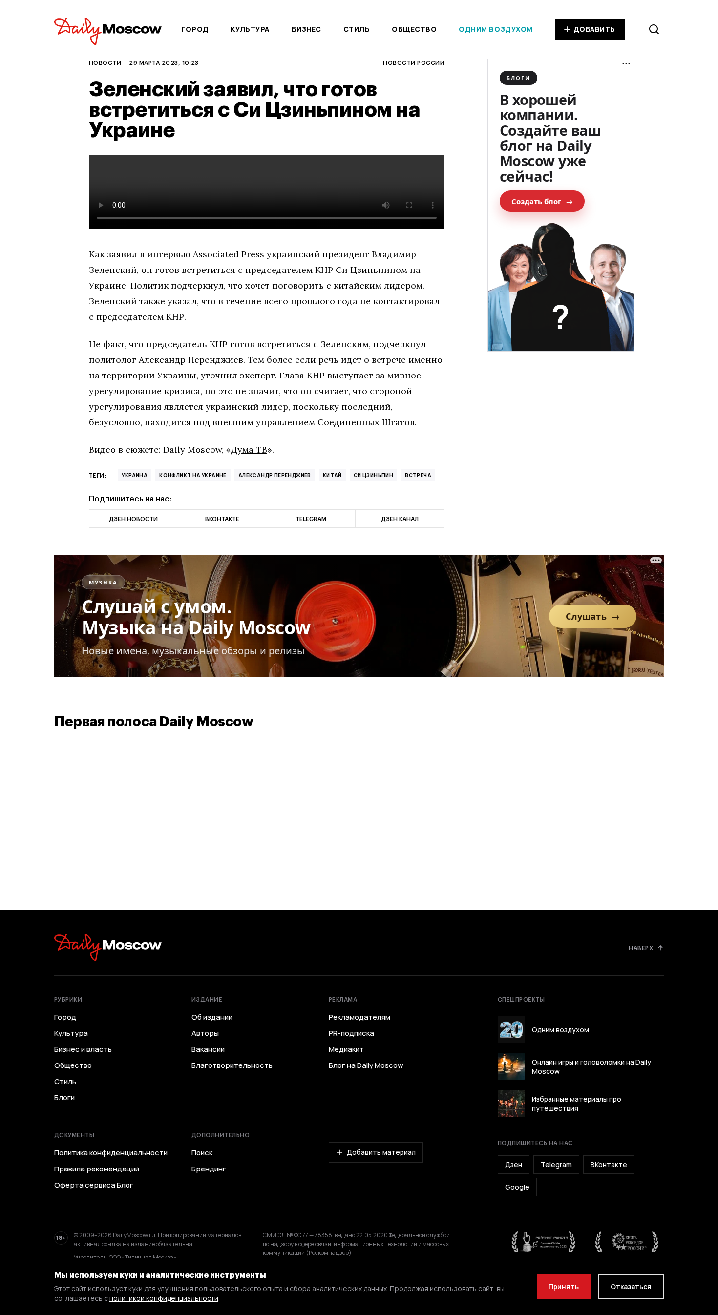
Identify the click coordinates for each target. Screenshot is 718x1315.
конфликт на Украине (193, 475)
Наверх (641, 947)
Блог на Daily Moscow (366, 1065)
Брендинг (208, 1169)
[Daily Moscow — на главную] (108, 947)
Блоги (64, 1098)
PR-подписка (351, 1033)
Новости (105, 62)
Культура (250, 29)
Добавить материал (381, 1152)
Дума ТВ (249, 449)
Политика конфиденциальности (111, 1153)
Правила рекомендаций (96, 1169)
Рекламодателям (359, 1017)
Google (517, 1186)
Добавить (594, 29)
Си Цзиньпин (373, 475)
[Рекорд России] (627, 1241)
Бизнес (306, 29)
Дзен (513, 1164)
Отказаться (631, 1286)
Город (195, 29)
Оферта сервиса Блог (93, 1185)
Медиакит (346, 1049)
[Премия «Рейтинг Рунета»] (543, 1241)
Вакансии (208, 1049)
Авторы (205, 1033)
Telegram (556, 1164)
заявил (123, 254)
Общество (414, 29)
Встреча (418, 475)
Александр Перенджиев (274, 475)
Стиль (356, 29)
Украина (135, 475)
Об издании (211, 1017)
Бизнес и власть (83, 1049)
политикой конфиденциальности (163, 1298)
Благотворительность (232, 1065)
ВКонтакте (609, 1164)
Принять (564, 1286)
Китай (332, 475)
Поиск (201, 1153)
